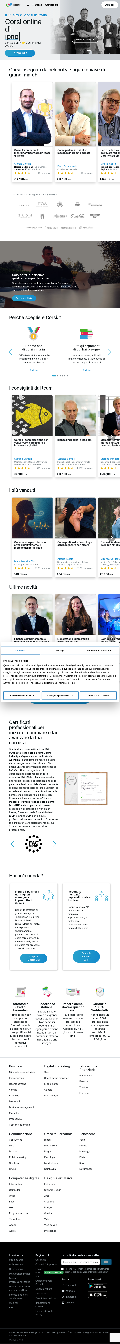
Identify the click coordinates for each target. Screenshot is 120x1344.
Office (12, 1196)
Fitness (83, 1146)
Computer (14, 1190)
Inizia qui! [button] (53, 4)
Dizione (13, 1151)
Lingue (12, 1169)
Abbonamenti (16, 1264)
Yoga (82, 1140)
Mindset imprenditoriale (22, 1072)
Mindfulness (51, 1163)
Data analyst (51, 1095)
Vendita (13, 1090)
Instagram (71, 1297)
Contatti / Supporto (46, 1264)
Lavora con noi (39, 1273)
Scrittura (14, 1163)
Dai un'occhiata (24, 298)
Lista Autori (41, 1293)
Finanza (83, 1081)
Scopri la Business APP (86, 957)
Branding (14, 1095)
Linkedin (69, 1303)
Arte (46, 1196)
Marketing (14, 1113)
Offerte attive (16, 1269)
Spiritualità (50, 1169)
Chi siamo (40, 1260)
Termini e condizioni (46, 1298)
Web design (50, 1225)
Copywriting (15, 1140)
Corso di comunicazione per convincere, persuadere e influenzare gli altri (31, 443)
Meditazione (51, 1146)
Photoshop (50, 1231)
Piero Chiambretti (67, 166)
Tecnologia (15, 1219)
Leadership (15, 1101)
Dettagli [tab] (60, 650)
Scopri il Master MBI (34, 959)
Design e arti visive (58, 1178)
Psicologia (49, 1157)
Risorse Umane (17, 1084)
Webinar (13, 1303)
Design (48, 1207)
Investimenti (85, 1075)
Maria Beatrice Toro (25, 561)
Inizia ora (20, 53)
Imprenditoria (16, 1078)
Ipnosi (47, 1140)
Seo (46, 1072)
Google (48, 1090)
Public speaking (17, 1157)
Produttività (15, 1119)
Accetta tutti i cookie (98, 695)
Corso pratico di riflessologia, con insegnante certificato (75, 544)
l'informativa (79, 1269)
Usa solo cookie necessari (22, 695)
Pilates (82, 1157)
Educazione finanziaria (88, 1068)
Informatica (15, 1184)
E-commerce (51, 1084)
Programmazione (18, 1213)
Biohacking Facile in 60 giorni (74, 440)
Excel (12, 1202)
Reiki (81, 1163)
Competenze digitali (24, 1178)
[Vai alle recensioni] (22, 173)
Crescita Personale (58, 1134)
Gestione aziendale (19, 1125)
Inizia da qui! (16, 1260)
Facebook (71, 1285)
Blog (11, 1308)
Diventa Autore (43, 1289)
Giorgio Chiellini (22, 164)
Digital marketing (57, 1067)
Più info (33, 370)
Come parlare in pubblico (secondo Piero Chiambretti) (74, 152)
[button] (28, 5)
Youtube (70, 1291)
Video (47, 1219)
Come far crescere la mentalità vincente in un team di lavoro (32, 153)
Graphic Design (52, 1190)
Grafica (48, 1213)
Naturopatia (85, 1169)
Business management (21, 1107)
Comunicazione (21, 1134)
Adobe (12, 1225)
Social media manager (56, 1078)
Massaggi (84, 1151)
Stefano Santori (23, 459)
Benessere (87, 1134)
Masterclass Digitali (19, 1274)
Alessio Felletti (65, 559)
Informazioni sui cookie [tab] (99, 650)
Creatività (49, 1202)
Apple (12, 1231)
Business (16, 1067)
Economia (84, 1093)
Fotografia (49, 1184)
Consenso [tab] (21, 650)
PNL (11, 1146)
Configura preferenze (58, 695)
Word (12, 1207)
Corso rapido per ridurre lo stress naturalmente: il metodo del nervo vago (30, 545)
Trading (83, 1087)
